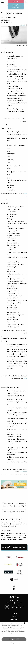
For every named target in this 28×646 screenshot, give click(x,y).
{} (5, 20)
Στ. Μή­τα (25, 378)
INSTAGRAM (14, 616)
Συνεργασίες (14, 619)
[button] (24, 622)
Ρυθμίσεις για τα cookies (14, 643)
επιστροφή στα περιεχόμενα (14, 511)
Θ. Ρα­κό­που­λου (23, 471)
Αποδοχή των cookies (14, 639)
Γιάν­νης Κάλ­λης (12, 533)
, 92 (14, 596)
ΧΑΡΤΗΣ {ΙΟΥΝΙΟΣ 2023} (8, 17)
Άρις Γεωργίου (22, 45)
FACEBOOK (14, 613)
